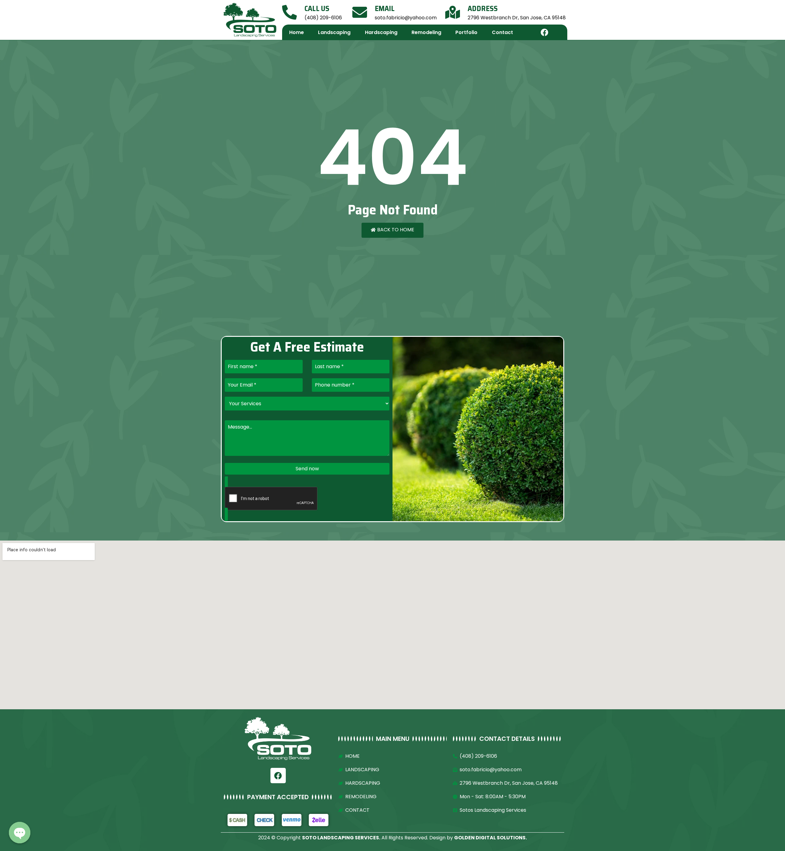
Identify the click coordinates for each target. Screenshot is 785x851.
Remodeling (426, 32)
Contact (502, 32)
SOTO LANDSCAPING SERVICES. (341, 837)
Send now (307, 468)
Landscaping (334, 32)
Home (296, 32)
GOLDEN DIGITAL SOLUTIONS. (490, 837)
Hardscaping (381, 32)
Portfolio (466, 32)
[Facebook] (544, 32)
